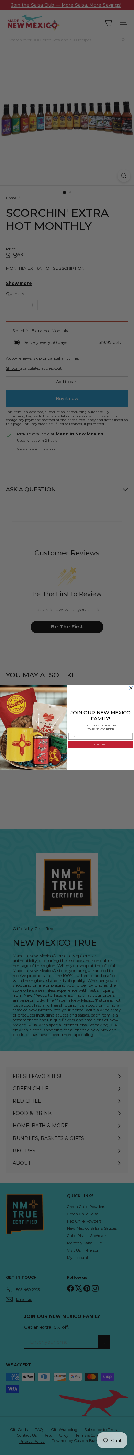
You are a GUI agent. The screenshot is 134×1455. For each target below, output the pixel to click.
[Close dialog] (131, 688)
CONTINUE (100, 744)
